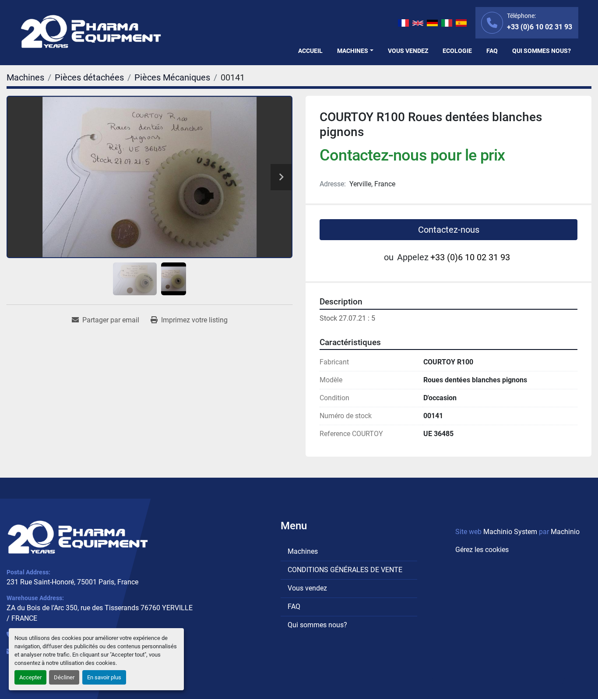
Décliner (64, 677)
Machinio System (510, 532)
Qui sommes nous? (541, 50)
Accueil (310, 50)
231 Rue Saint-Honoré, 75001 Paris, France (72, 582)
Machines (352, 50)
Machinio (565, 532)
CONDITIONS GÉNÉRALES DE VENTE (345, 570)
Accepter (30, 677)
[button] (355, 51)
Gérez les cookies (482, 549)
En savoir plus (104, 677)
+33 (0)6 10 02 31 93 (539, 27)
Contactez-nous (448, 229)
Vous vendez (408, 50)
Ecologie (457, 50)
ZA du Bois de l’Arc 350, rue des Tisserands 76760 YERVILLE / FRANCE (100, 613)
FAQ (492, 50)
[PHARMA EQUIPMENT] (78, 537)
